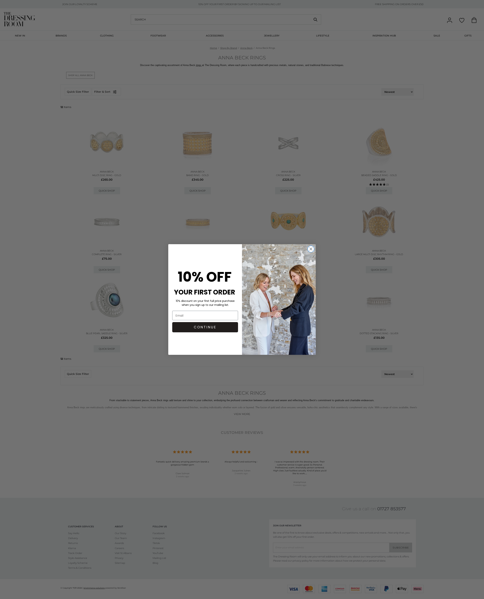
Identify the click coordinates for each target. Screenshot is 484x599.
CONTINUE (205, 327)
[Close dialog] (311, 249)
